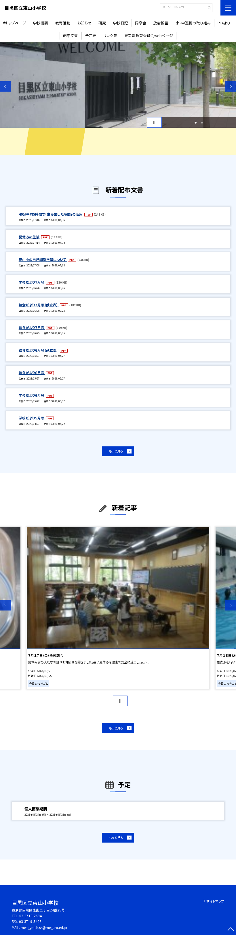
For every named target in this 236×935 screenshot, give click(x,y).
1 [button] (196, 122)
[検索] (207, 8)
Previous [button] (5, 86)
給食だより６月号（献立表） (39, 350)
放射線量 (160, 23)
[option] (118, 85)
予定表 (90, 35)
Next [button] (230, 86)
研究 (102, 23)
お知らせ (84, 23)
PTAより (224, 23)
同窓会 (140, 23)
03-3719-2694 (30, 915)
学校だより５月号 (32, 417)
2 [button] (202, 122)
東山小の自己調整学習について (43, 259)
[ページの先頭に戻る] (230, 929)
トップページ (16, 23)
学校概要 (40, 23)
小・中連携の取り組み (193, 23)
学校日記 (120, 23)
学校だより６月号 (32, 395)
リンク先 (110, 35)
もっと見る (116, 451)
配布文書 (70, 35)
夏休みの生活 (29, 236)
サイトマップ (215, 901)
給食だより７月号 (32, 327)
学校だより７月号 (32, 282)
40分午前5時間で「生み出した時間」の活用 (51, 214)
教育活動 (62, 23)
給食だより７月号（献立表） (39, 304)
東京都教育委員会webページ (148, 35)
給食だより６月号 (32, 372)
